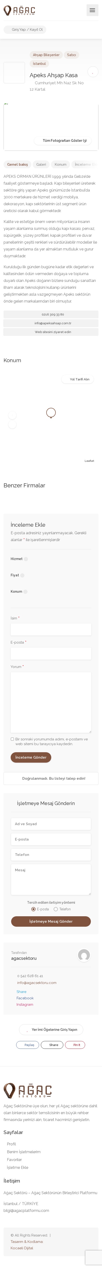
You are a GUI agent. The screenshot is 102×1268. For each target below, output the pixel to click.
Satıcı (71, 55)
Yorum (17, 667)
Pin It (76, 1045)
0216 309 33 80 (52, 314)
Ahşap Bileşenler (46, 55)
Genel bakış (17, 164)
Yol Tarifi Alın (79, 379)
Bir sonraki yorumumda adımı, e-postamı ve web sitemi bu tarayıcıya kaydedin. (51, 741)
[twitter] (65, 1242)
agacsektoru (24, 958)
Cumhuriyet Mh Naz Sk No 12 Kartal (57, 86)
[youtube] (73, 1242)
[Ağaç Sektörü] (19, 10)
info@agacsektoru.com (36, 983)
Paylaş (29, 1045)
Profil (11, 1144)
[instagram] (88, 1242)
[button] (12, 415)
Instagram (25, 1004)
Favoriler (14, 1159)
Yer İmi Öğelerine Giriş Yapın (54, 1030)
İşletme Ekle (17, 1167)
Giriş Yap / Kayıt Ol (27, 29)
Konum (60, 164)
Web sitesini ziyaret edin (52, 332)
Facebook (25, 998)
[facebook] (80, 1242)
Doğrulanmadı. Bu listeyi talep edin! (53, 778)
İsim (15, 618)
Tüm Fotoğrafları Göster (62, 140)
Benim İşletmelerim (24, 1152)
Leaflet (89, 461)
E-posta (19, 642)
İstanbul (39, 64)
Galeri (41, 164)
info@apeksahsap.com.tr (52, 323)
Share (21, 992)
